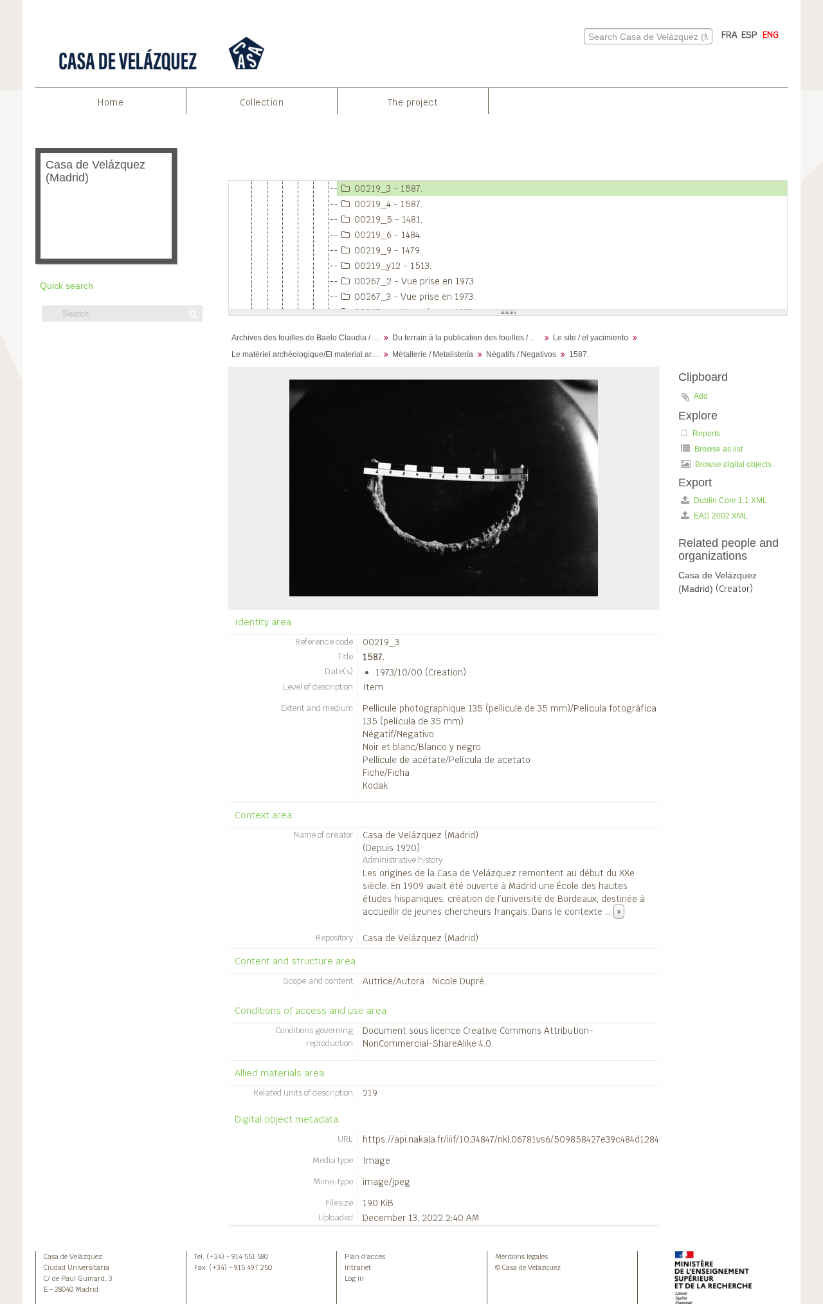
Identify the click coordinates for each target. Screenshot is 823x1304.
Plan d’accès (365, 1256)
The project (413, 102)
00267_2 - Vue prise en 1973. (415, 281)
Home (110, 102)
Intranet (358, 1267)
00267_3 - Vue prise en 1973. (414, 296)
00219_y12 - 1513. (392, 265)
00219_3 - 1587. (388, 188)
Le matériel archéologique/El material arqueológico (307, 354)
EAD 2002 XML (720, 515)
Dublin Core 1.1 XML (729, 500)
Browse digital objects (732, 464)
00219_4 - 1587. (388, 204)
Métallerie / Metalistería (432, 354)
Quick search (66, 286)
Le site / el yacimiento (590, 337)
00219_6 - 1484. (388, 235)
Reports (705, 433)
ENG (771, 35)
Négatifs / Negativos (521, 354)
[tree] (508, 245)
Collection (262, 102)
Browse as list (717, 449)
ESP (749, 35)
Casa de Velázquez (73, 1256)
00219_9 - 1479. (388, 250)
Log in (354, 1278)
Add (701, 396)
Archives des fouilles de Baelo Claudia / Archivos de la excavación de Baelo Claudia (307, 337)
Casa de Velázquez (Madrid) (420, 835)
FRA (729, 35)
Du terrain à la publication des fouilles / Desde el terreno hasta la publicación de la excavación (467, 337)
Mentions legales (521, 1256)
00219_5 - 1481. (388, 219)
